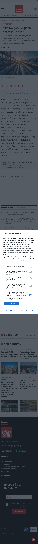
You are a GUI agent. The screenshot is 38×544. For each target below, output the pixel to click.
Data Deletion (8, 310)
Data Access (19, 310)
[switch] (30, 272)
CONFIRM (11, 303)
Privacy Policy (30, 310)
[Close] (34, 234)
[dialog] (19, 272)
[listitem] (19, 267)
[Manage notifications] (33, 539)
